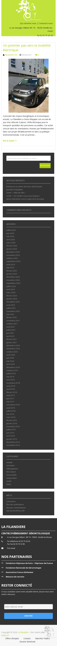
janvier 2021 (11, 342)
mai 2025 (10, 267)
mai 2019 (10, 376)
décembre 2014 (13, 442)
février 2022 (11, 317)
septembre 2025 (13, 261)
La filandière (23, 632)
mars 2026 (10, 242)
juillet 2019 (11, 373)
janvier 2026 (11, 249)
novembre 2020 (13, 348)
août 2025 (10, 264)
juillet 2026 (11, 230)
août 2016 (10, 408)
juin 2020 (10, 358)
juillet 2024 (11, 286)
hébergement (12, 468)
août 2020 (10, 355)
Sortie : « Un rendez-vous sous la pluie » (23, 196)
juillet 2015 (11, 429)
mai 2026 (10, 236)
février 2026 (11, 245)
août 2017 (10, 395)
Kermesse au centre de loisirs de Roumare (24, 186)
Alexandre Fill (11, 54)
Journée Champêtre (14, 189)
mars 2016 (10, 417)
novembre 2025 (13, 255)
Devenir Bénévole (27, 641)
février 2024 (11, 295)
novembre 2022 (13, 311)
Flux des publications (15, 504)
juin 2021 (10, 333)
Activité (9, 462)
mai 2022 (10, 314)
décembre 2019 (13, 367)
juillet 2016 (11, 411)
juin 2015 (10, 433)
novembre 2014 (13, 445)
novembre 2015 (13, 426)
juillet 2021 (11, 330)
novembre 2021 (13, 320)
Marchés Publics (42, 638)
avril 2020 (10, 364)
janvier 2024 (11, 298)
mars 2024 (10, 292)
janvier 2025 (11, 274)
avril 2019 (10, 379)
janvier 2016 (11, 423)
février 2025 (11, 270)
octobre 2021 (12, 323)
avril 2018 (10, 389)
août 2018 (10, 386)
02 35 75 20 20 (46, 35)
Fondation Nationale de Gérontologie (23, 568)
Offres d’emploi (12, 638)
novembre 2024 (13, 280)
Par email (11, 548)
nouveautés (11, 475)
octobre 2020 (12, 351)
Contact (27, 638)
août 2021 (10, 327)
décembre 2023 (13, 302)
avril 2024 (10, 289)
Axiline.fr (5, 635)
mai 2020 (10, 361)
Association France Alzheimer (19, 572)
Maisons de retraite (15, 576)
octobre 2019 (12, 370)
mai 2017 (10, 401)
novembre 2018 (13, 383)
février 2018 (11, 392)
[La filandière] (28, 10)
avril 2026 (10, 239)
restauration (11, 478)
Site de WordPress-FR (15, 510)
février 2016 (11, 420)
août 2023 (10, 305)
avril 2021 (10, 336)
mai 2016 (10, 414)
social (8, 481)
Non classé (11, 471)
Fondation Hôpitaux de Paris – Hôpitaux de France (29, 563)
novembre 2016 (13, 404)
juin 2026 (10, 233)
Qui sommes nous (28, 23)
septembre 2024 (13, 283)
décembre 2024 (13, 277)
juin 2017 (10, 398)
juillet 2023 (11, 308)
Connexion (10, 501)
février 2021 (11, 339)
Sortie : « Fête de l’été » (15, 192)
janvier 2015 (11, 439)
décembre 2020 (13, 345)
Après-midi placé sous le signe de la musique (25, 199)
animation (10, 465)
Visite (8, 484)
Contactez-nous (46, 23)
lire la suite (9, 140)
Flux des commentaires (16, 507)
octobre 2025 (12, 258)
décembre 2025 (13, 252)
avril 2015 (10, 436)
